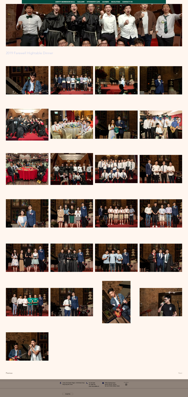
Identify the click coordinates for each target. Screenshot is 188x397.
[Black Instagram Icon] (126, 384)
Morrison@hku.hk (95, 386)
